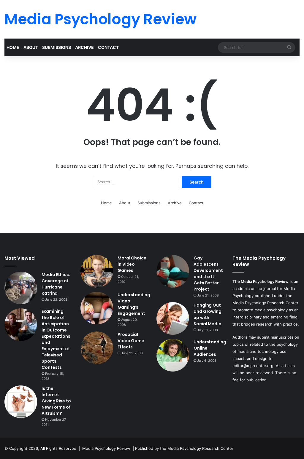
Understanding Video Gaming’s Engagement (134, 304)
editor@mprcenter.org (252, 365)
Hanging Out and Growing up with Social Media (207, 314)
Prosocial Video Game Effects (131, 341)
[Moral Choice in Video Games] (96, 271)
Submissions (56, 47)
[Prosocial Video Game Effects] (96, 348)
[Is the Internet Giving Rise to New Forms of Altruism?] (20, 401)
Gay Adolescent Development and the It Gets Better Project (208, 273)
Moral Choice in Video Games (132, 264)
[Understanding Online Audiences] (172, 355)
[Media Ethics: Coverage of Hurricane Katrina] (20, 288)
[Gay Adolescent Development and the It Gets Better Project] (172, 271)
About (30, 47)
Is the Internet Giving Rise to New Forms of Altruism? (56, 400)
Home (13, 47)
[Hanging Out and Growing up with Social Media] (172, 318)
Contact (108, 47)
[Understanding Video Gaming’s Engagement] (96, 308)
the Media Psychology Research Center (196, 448)
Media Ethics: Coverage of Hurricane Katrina (56, 284)
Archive (84, 47)
